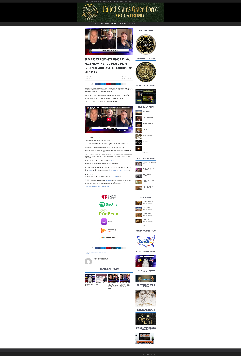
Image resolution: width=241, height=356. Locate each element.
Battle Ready (115, 176)
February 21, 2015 (151, 215)
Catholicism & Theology (148, 202)
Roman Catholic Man (129, 1)
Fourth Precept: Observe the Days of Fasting (149, 181)
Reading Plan (145, 203)
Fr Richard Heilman (89, 76)
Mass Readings (123, 23)
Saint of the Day (131, 23)
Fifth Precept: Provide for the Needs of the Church (149, 187)
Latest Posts (100, 252)
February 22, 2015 (151, 209)
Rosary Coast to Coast (96, 1)
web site (90, 170)
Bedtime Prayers (146, 147)
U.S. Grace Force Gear (118, 1)
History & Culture (147, 207)
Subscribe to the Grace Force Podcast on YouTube (98, 186)
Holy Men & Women (146, 213)
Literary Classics (146, 219)
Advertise (150, 354)
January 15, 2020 (89, 78)
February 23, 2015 (151, 203)
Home (143, 354)
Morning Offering (146, 111)
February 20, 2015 (151, 221)
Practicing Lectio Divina (148, 123)
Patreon (112, 160)
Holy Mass (145, 129)
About (147, 354)
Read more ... (145, 152)
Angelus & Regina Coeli (147, 135)
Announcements (94, 252)
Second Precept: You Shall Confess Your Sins (148, 169)
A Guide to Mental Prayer (148, 117)
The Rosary (145, 141)
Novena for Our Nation (107, 1)
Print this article (126, 76)
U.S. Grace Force (112, 170)
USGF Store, (108, 180)
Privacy (155, 354)
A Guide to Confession (104, 23)
